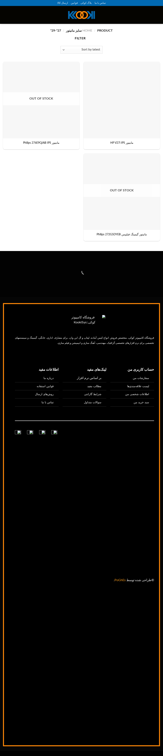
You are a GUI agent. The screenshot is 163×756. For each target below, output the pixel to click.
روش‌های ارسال (44, 394)
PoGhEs (120, 580)
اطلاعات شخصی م (138, 394)
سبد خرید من (141, 402)
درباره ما (49, 378)
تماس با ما (100, 3)
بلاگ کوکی (86, 3)
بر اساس (89, 378)
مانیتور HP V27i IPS (121, 142)
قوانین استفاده (45, 386)
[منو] (157, 15)
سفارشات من (141, 378)
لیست (138, 386)
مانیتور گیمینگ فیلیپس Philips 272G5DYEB (122, 234)
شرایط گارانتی (92, 394)
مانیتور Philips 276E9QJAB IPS (41, 142)
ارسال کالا (62, 3)
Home (87, 30)
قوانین (74, 3)
